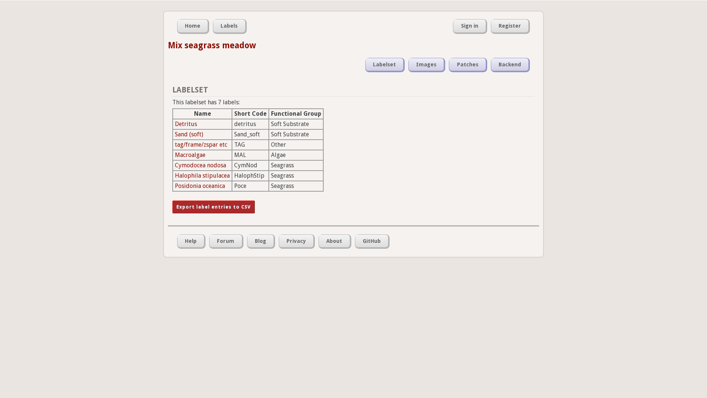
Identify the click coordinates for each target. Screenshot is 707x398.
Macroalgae (190, 154)
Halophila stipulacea (202, 175)
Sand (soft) (189, 134)
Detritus (186, 124)
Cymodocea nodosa (200, 165)
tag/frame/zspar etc (201, 144)
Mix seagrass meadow (212, 45)
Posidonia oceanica (200, 185)
